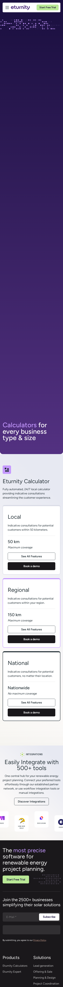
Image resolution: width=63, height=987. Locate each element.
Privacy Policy (39, 940)
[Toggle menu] (7, 7)
